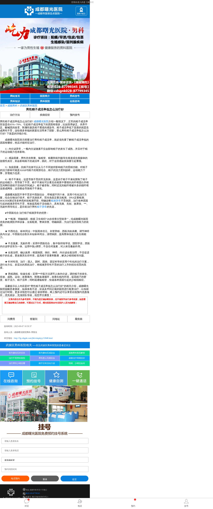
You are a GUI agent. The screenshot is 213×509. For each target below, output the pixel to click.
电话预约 (15, 478)
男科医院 (45, 101)
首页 (2, 105)
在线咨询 (75, 101)
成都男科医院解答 (77, 353)
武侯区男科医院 (28, 105)
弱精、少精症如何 (77, 363)
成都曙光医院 (41, 121)
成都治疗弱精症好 (77, 358)
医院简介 (45, 96)
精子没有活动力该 (47, 363)
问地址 (56, 319)
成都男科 (12, 105)
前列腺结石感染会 (47, 353)
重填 (45, 479)
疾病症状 (45, 115)
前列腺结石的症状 (17, 353)
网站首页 (15, 96)
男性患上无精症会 (47, 358)
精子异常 (42, 206)
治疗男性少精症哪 (17, 363)
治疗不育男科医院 (17, 358)
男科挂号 (75, 96)
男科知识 (15, 101)
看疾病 (78, 319)
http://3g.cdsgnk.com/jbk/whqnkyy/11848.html (33, 338)
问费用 (11, 319)
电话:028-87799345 (33, 493)
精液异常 (56, 200)
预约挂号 (75, 115)
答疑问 (33, 319)
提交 (74, 479)
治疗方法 (15, 115)
